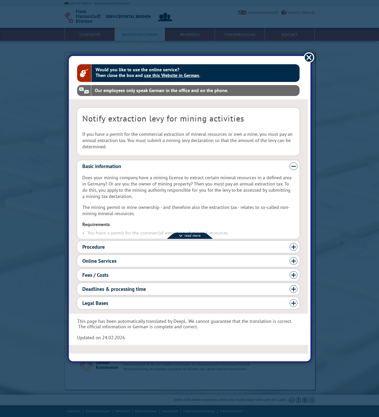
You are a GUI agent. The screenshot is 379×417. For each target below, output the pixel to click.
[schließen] (308, 57)
